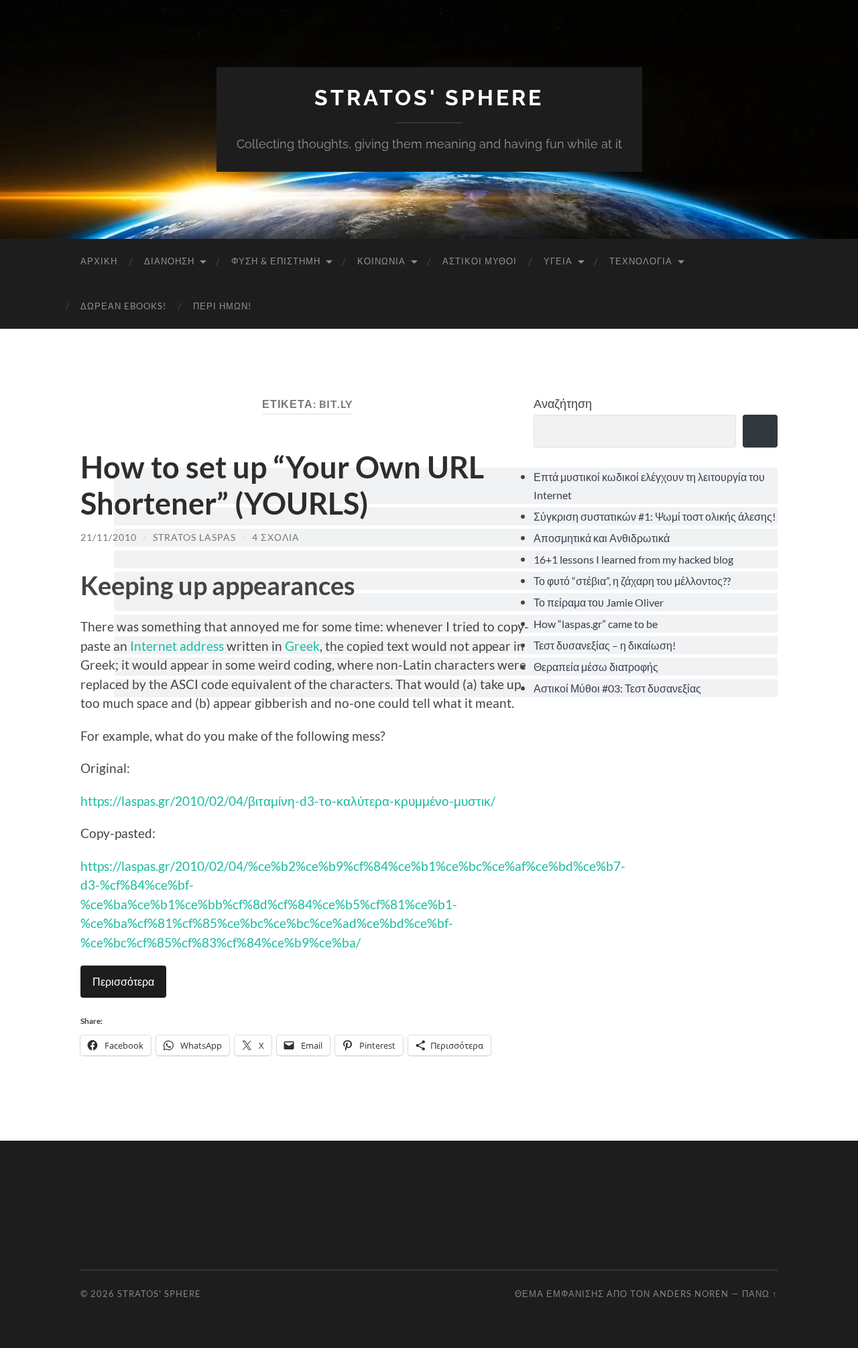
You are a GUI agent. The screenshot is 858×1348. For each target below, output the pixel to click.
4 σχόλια (275, 537)
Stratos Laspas (194, 537)
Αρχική (98, 261)
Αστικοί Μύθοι (479, 261)
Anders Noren (691, 1293)
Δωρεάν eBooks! (123, 306)
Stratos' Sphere (429, 97)
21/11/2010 (108, 537)
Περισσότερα (123, 981)
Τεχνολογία (640, 261)
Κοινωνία (381, 261)
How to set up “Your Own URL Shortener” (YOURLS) (282, 485)
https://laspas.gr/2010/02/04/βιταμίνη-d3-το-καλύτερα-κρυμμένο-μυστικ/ (287, 801)
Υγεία (558, 261)
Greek (302, 646)
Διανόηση (169, 261)
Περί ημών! (222, 306)
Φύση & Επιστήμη (275, 261)
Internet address (177, 646)
